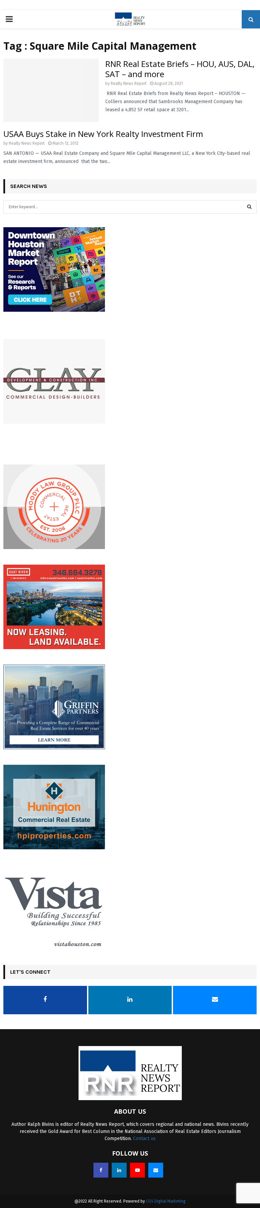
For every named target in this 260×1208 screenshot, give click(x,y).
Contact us (144, 1138)
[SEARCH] (249, 207)
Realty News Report (129, 83)
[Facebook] (100, 1170)
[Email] (155, 1170)
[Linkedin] (119, 1170)
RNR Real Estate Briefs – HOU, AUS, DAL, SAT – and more (180, 68)
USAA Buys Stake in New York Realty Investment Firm (103, 133)
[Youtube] (137, 1170)
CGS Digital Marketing (166, 1201)
